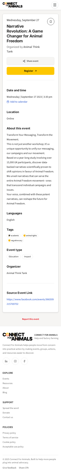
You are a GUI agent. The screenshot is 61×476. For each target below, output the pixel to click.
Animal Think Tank (17, 273)
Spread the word (11, 408)
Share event (32, 61)
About (6, 388)
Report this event (30, 319)
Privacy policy (9, 433)
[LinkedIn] (6, 361)
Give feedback (9, 467)
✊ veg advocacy (15, 240)
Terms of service (10, 437)
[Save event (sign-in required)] (50, 21)
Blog (5, 392)
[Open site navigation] (54, 4)
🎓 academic (13, 235)
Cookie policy (9, 442)
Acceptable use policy (13, 446)
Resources (8, 383)
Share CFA (24, 467)
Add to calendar (18, 102)
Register (28, 71)
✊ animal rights (30, 235)
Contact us (8, 417)
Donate (6, 412)
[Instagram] (15, 361)
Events (6, 378)
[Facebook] (24, 361)
